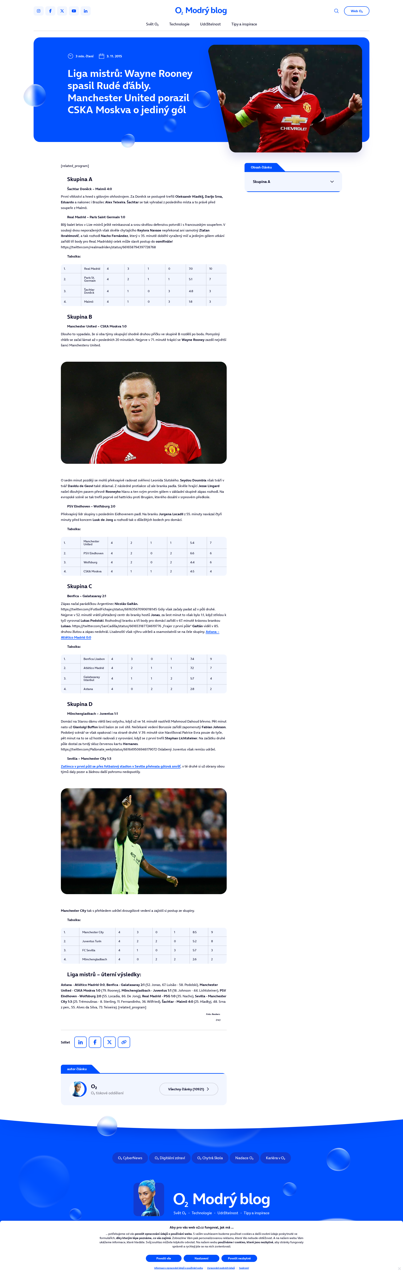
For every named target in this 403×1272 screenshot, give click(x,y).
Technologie (179, 24)
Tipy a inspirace (244, 24)
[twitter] (62, 11)
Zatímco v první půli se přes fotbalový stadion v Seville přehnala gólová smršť (121, 766)
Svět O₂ (152, 24)
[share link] (124, 1042)
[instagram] (39, 11)
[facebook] (50, 11)
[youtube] (74, 11)
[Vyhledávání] (336, 11)
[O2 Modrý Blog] (201, 11)
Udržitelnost (210, 24)
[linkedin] (86, 11)
